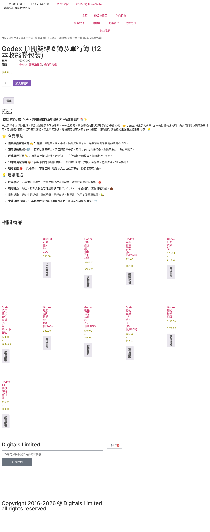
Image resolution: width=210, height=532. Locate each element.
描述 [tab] (8, 100)
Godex (23, 64)
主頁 (85, 15)
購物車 (96, 23)
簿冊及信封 (41, 37)
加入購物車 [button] (47, 270)
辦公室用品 (100, 15)
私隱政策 (95, 471)
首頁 (4, 37)
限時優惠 (21, 471)
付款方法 (131, 23)
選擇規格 (88, 281)
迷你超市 (121, 15)
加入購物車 (22, 83)
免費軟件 (79, 23)
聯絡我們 (105, 30)
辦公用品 (14, 37)
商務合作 (114, 23)
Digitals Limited (21, 444)
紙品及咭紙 (27, 37)
